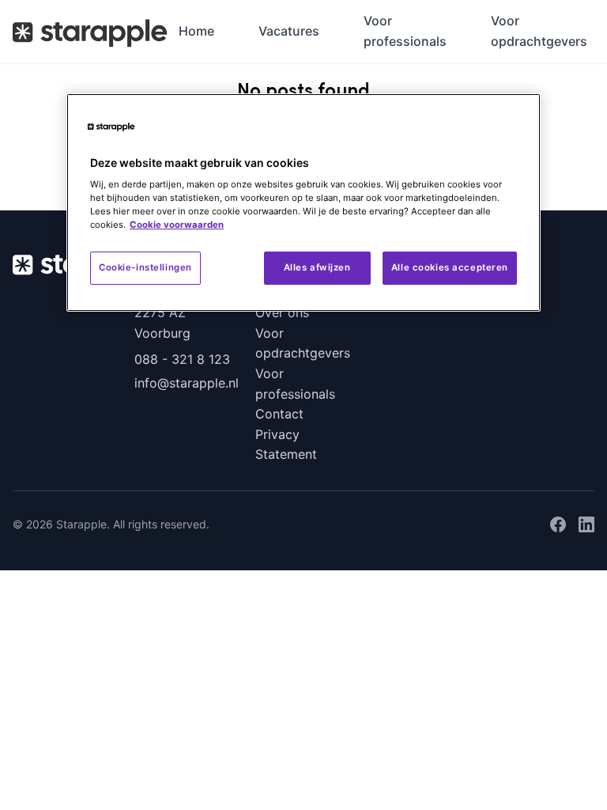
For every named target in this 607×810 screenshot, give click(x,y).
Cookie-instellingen (145, 267)
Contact (279, 414)
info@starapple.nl (182, 383)
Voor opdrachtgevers (539, 31)
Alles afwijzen (317, 267)
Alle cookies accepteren (449, 267)
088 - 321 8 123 (182, 359)
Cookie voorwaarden (177, 224)
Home (196, 31)
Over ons (282, 312)
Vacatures (288, 31)
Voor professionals (405, 31)
